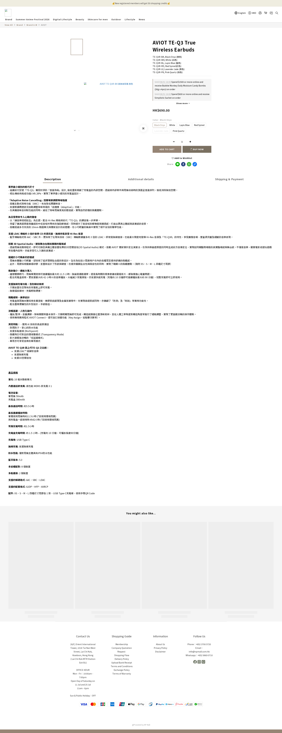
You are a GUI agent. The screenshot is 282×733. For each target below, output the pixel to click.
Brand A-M (32, 25)
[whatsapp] (189, 164)
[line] (177, 164)
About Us (160, 644)
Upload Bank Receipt (121, 662)
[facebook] (183, 164)
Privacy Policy (160, 647)
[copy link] (195, 164)
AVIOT (44, 25)
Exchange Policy (122, 669)
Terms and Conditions (122, 666)
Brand (20, 25)
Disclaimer (160, 651)
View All (9, 25)
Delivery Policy (122, 658)
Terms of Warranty (121, 673)
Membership (121, 644)
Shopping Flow (121, 655)
